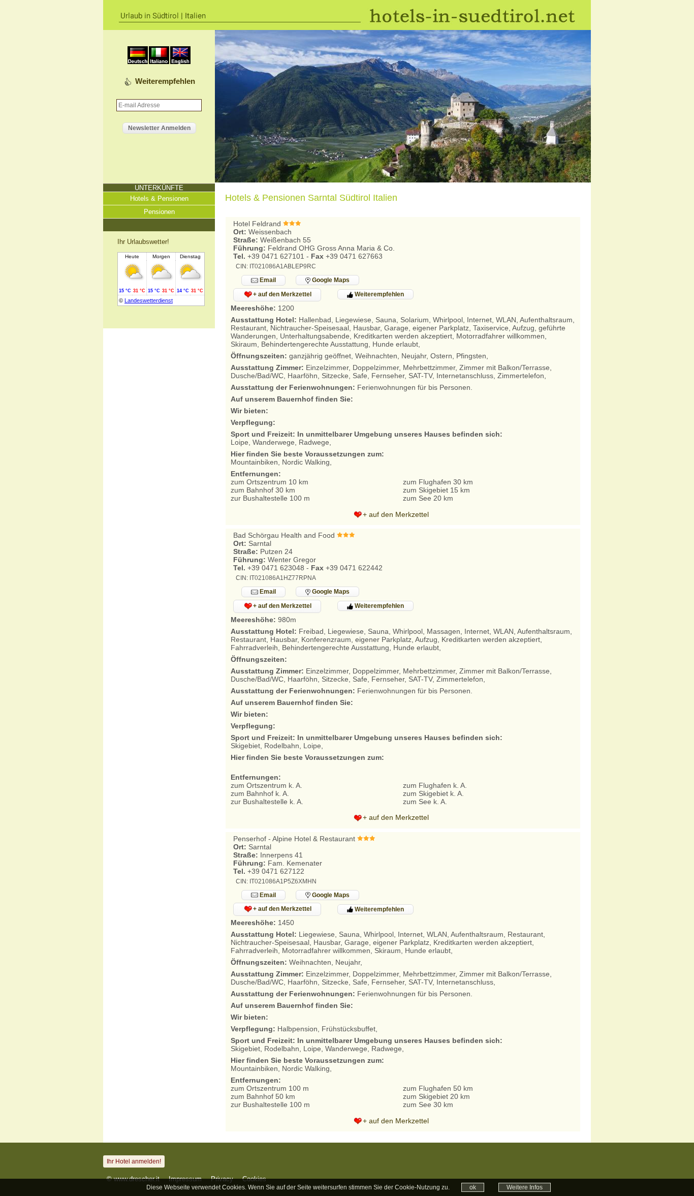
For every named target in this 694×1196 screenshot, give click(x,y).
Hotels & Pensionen (159, 198)
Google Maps (330, 280)
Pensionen (159, 212)
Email (267, 280)
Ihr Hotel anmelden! (134, 1161)
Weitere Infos (525, 1187)
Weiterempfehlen (165, 81)
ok (472, 1187)
